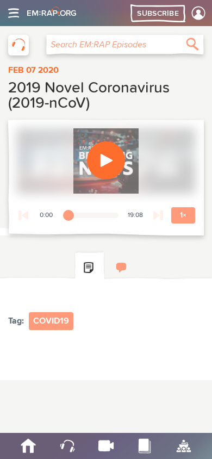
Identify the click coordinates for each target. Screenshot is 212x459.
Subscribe (158, 13)
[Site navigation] (13, 13)
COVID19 (51, 321)
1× (183, 215)
